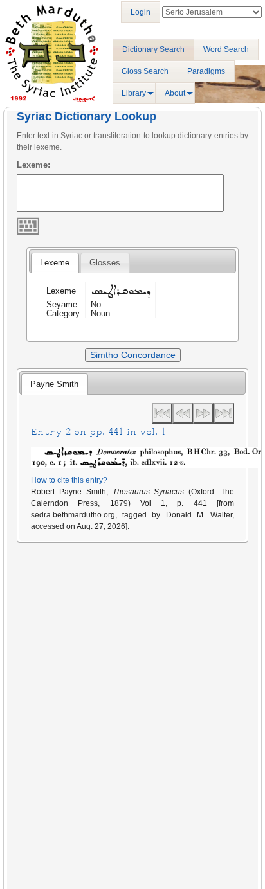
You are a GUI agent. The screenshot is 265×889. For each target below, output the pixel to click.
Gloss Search (145, 71)
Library (134, 93)
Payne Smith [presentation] (54, 384)
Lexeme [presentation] (54, 262)
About (175, 93)
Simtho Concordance (133, 355)
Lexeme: (33, 165)
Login (141, 12)
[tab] (54, 263)
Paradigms (206, 71)
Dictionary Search (153, 49)
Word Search (226, 49)
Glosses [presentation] (104, 262)
